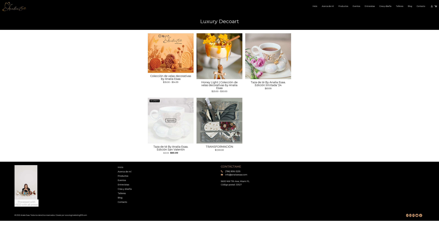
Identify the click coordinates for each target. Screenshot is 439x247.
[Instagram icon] (410, 215)
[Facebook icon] (407, 215)
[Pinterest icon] (413, 215)
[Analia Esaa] (14, 6)
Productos (123, 176)
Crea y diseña (125, 189)
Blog (120, 197)
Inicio (120, 167)
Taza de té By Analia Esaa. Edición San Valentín (170, 148)
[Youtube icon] (416, 215)
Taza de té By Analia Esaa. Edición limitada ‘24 (268, 84)
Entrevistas (123, 184)
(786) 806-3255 (232, 171)
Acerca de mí (124, 171)
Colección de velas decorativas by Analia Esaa (170, 77)
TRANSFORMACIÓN (219, 146)
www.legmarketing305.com (76, 215)
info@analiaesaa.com (236, 174)
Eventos (122, 180)
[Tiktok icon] (420, 215)
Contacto (122, 202)
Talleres (122, 193)
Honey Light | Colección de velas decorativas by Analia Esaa (219, 85)
